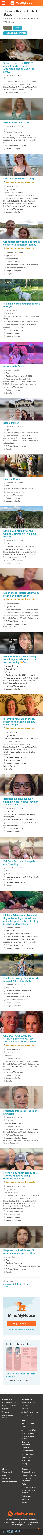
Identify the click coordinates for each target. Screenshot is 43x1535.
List (9, 28)
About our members (10, 1482)
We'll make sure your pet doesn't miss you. (21, 305)
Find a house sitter (9, 1402)
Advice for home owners (8, 1416)
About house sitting (29, 1430)
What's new (26, 1460)
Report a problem (28, 1454)
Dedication (6, 1475)
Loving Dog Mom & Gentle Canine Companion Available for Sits (19, 533)
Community (26, 1469)
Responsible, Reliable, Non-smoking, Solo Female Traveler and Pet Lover (20, 801)
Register (5, 1409)
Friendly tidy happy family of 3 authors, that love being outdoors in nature (20, 1175)
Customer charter (21, 1522)
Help (23, 1421)
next (6, 1286)
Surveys (24, 1502)
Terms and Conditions (28, 1520)
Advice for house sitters (30, 1412)
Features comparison (18, 1525)
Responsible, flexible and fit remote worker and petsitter (19, 1252)
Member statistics (12, 1520)
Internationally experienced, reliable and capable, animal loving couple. (19, 721)
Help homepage (28, 1424)
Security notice (27, 1451)
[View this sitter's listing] (21, 1370)
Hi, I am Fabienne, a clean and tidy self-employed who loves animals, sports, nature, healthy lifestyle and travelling (20, 920)
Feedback (25, 1499)
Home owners (7, 1399)
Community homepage (30, 1472)
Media (24, 1484)
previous (7, 1284)
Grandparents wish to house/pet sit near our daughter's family (21, 243)
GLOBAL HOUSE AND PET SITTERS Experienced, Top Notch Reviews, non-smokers (19, 1038)
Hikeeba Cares (11, 479)
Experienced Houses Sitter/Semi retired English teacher (21, 594)
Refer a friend (27, 1415)
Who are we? (7, 1472)
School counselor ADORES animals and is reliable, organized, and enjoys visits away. (18, 67)
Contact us (26, 1457)
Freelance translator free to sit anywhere (20, 1112)
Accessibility (33, 1522)
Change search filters (16, 33)
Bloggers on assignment (26, 1479)
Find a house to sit (28, 1402)
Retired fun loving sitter (16, 122)
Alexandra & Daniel (14, 366)
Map (19, 28)
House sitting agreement (27, 1443)
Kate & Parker (11, 422)
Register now (20, 1323)
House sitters (27, 1399)
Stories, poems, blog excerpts (29, 1491)
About (4, 1469)
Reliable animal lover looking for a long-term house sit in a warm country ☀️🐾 (19, 659)
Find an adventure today (21, 1329)
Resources (25, 1448)
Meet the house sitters (30, 1487)
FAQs (24, 1427)
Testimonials (26, 1496)
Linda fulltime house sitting (18, 178)
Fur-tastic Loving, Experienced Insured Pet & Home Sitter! (20, 980)
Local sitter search (9, 1406)
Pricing (24, 1464)
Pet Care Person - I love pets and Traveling (19, 863)
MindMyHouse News (29, 1475)
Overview (5, 1412)
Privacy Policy (9, 1522)
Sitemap (30, 1525)
